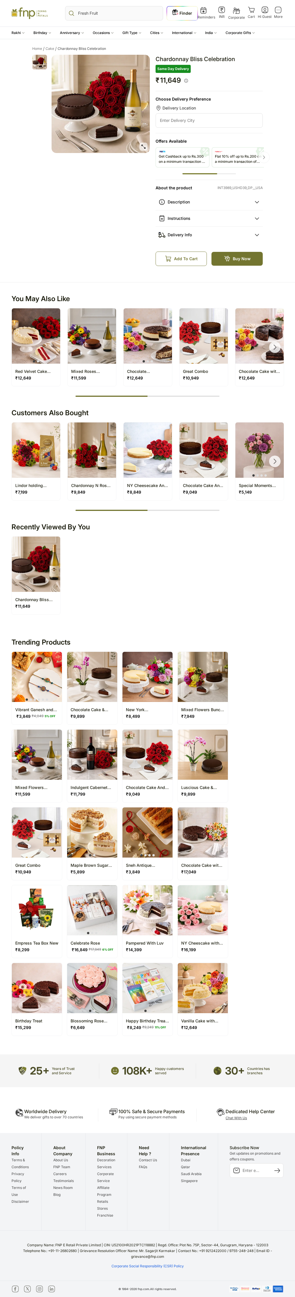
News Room (63, 1187)
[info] (186, 81)
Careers (60, 1174)
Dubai (185, 1160)
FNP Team (61, 1167)
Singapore (189, 1181)
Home (38, 48)
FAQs (143, 1167)
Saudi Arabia (191, 1174)
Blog (56, 1194)
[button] (18, 32)
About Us (60, 1160)
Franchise (105, 1215)
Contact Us (148, 1160)
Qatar (185, 1167)
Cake (51, 48)
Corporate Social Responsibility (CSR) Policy (147, 1266)
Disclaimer (20, 1201)
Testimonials (63, 1181)
